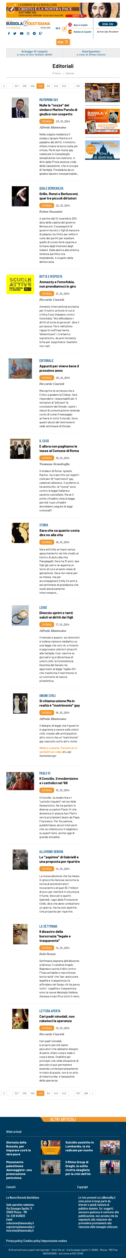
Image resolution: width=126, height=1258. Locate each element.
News (81, 24)
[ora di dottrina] (102, 150)
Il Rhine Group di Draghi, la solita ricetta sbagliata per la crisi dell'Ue (78, 1168)
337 (17, 85)
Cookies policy (32, 1241)
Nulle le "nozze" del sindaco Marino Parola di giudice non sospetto (58, 109)
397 (78, 85)
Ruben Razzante (51, 211)
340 (40, 85)
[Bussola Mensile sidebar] (102, 121)
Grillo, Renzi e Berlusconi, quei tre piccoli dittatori (59, 195)
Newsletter (108, 31)
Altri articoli (63, 1119)
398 (86, 1093)
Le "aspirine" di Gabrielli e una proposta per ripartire (59, 859)
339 (32, 85)
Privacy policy (14, 1241)
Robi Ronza (47, 954)
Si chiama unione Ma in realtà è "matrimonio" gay (59, 703)
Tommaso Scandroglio (54, 464)
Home (57, 73)
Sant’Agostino (91, 51)
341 (48, 85)
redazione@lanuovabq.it (20, 1223)
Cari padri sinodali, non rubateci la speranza (57, 1018)
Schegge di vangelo (34, 51)
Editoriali (70, 73)
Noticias (82, 31)
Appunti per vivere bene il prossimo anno (59, 368)
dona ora (107, 24)
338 (24, 85)
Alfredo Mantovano (52, 127)
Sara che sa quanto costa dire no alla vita (59, 532)
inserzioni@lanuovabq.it (20, 1230)
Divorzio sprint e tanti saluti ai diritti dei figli (56, 614)
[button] (63, 42)
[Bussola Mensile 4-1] (102, 92)
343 (64, 85)
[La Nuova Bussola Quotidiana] (28, 24)
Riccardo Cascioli (51, 299)
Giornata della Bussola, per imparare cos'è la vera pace (18, 1148)
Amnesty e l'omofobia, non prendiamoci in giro (57, 284)
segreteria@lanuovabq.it (20, 1227)
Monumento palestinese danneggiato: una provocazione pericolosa (19, 1170)
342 (56, 85)
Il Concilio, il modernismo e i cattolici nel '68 (58, 780)
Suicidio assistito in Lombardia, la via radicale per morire (79, 1146)
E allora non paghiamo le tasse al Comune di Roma (59, 448)
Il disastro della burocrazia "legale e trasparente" (55, 935)
